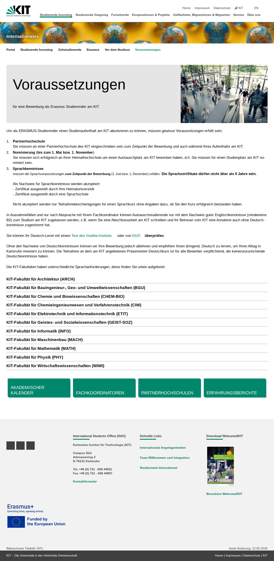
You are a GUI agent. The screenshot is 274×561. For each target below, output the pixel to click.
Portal (10, 49)
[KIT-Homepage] (18, 11)
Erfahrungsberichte (232, 392)
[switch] (266, 8)
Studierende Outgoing (92, 14)
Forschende (120, 14)
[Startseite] (266, 14)
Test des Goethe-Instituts (91, 236)
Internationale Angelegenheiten (163, 447)
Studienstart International (158, 467)
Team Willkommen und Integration (165, 457)
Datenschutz (222, 8)
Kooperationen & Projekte (151, 14)
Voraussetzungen (148, 49)
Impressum (202, 8)
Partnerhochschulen (167, 392)
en (256, 8)
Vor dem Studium (117, 49)
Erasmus (93, 49)
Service (238, 14)
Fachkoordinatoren (100, 392)
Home (186, 8)
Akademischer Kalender (27, 390)
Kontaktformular (85, 481)
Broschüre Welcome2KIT (224, 494)
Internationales (22, 36)
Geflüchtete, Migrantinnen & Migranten (201, 14)
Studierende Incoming (56, 14)
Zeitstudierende (69, 49)
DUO (136, 236)
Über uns (254, 14)
